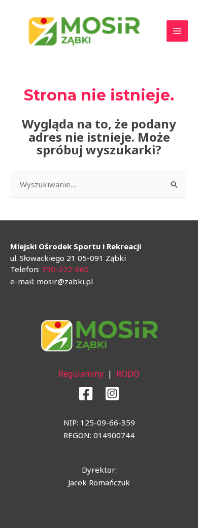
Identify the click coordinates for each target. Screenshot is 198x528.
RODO (128, 373)
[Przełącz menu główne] (177, 31)
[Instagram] (112, 393)
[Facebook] (85, 393)
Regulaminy (81, 373)
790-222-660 (65, 269)
